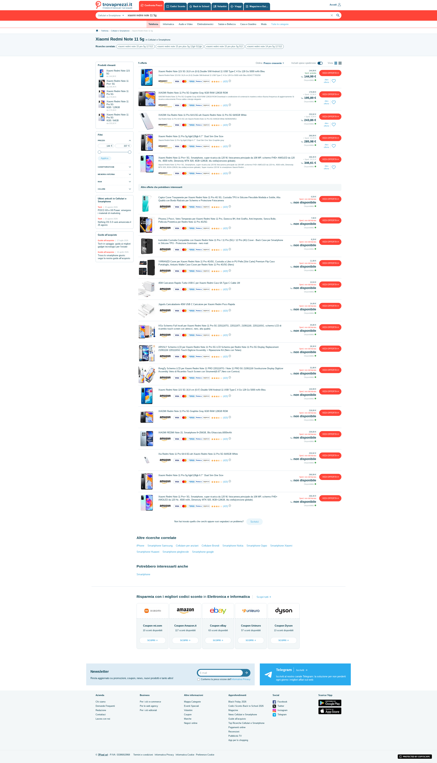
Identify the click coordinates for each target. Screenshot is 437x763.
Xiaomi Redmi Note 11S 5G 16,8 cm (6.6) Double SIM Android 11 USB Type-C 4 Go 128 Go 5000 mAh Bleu (211, 71)
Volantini (188, 710)
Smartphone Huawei (148, 551)
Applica (104, 158)
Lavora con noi (103, 719)
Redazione (101, 710)
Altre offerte (326, 81)
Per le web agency (149, 706)
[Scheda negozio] (165, 81)
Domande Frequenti (105, 706)
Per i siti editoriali (148, 710)
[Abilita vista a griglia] (340, 63)
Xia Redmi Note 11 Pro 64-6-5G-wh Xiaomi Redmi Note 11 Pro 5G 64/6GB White (198, 454)
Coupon (188, 714)
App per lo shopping (238, 740)
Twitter (280, 706)
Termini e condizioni (143, 754)
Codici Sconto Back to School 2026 (246, 706)
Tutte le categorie (279, 24)
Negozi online (190, 723)
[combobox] (111, 15)
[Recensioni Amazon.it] (216, 82)
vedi (329, 73)
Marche (187, 719)
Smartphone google (203, 551)
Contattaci (101, 714)
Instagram (282, 710)
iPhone (140, 545)
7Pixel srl (103, 754)
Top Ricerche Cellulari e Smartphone (246, 723)
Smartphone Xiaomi (281, 545)
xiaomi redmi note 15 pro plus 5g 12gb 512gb (179, 46)
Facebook (282, 701)
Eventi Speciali (191, 706)
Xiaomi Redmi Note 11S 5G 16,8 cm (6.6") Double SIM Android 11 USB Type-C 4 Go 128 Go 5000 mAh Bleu (212, 390)
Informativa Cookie (185, 754)
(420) (225, 81)
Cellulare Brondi (210, 545)
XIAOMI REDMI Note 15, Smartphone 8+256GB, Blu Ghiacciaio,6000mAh (195, 432)
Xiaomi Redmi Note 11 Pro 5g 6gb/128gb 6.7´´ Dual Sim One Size (190, 136)
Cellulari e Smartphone (120, 31)
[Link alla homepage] (97, 30)
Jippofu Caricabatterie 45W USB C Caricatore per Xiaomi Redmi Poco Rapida (196, 304)
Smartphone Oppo (256, 545)
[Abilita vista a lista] (335, 63)
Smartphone (143, 574)
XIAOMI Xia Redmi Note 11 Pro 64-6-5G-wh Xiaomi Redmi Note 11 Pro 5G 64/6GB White (202, 115)
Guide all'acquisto (237, 719)
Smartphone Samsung (160, 545)
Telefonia (104, 31)
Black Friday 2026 (237, 701)
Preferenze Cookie (205, 754)
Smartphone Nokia (232, 545)
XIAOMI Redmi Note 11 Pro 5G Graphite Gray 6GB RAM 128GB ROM (193, 92)
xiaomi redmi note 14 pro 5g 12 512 (264, 46)
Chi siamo (100, 701)
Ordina (259, 63)
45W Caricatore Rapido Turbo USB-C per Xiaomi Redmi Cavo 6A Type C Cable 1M (199, 283)
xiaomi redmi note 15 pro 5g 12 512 (135, 46)
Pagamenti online (236, 727)
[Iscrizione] (247, 673)
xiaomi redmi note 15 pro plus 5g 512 (224, 46)
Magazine (233, 710)
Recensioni (233, 731)
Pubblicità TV (235, 736)
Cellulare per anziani (187, 545)
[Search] (338, 15)
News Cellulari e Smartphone (242, 714)
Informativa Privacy (240, 679)
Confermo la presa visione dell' (225, 679)
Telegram (282, 714)
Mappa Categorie (192, 701)
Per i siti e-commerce (150, 701)
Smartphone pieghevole (176, 551)
